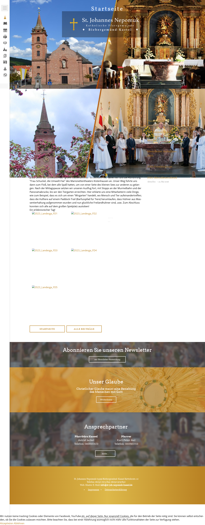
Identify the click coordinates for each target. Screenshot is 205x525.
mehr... (105, 453)
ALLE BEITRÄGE (84, 329)
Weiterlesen (106, 399)
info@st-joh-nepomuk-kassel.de (116, 485)
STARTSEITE (47, 329)
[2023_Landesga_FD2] (84, 213)
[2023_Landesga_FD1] (44, 213)
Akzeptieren (6, 523)
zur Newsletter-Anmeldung (107, 359)
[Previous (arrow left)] (108, 221)
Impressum (93, 489)
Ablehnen (19, 523)
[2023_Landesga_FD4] (84, 250)
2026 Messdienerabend (162, 177)
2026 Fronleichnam (159, 166)
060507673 (91, 443)
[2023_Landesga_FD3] (44, 250)
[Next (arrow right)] (109, 221)
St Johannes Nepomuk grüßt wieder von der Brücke (161, 136)
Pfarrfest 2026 (156, 120)
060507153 (131, 443)
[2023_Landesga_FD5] (44, 287)
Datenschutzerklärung (116, 489)
